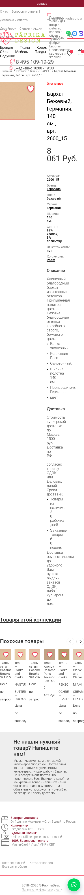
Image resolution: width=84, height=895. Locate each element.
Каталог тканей (13, 863)
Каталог (21, 71)
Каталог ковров (41, 863)
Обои (4, 52)
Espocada (54, 189)
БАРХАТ (46, 71)
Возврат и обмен (14, 866)
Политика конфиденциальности (42, 889)
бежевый (54, 198)
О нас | (4, 11)
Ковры (42, 47)
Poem (51, 260)
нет (49, 250)
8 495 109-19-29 (35, 62)
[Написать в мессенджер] (73, 884)
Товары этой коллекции (30, 620)
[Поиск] (71, 36)
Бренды (6, 47)
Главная (7, 71)
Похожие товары (22, 641)
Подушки (7, 56)
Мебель (21, 52)
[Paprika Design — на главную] (22, 37)
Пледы (40, 52)
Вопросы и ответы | (25, 11)
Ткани (33, 71)
